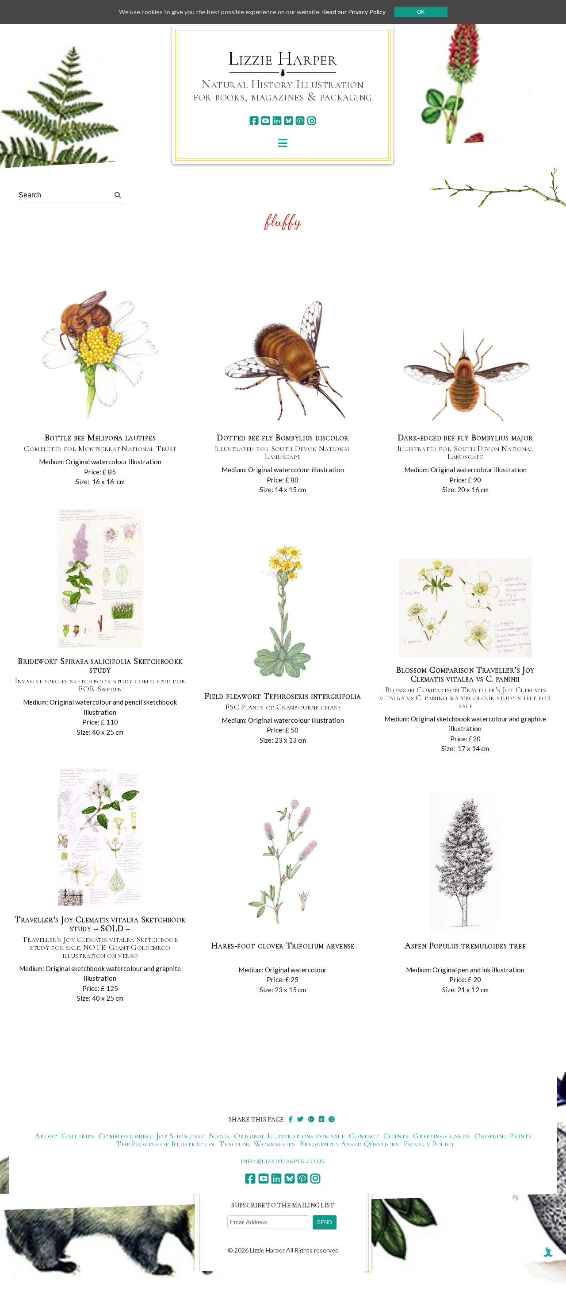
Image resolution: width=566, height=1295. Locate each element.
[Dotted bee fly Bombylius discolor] (282, 360)
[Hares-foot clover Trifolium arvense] (283, 863)
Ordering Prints (503, 1136)
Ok (420, 12)
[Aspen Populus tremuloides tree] (465, 863)
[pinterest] (300, 121)
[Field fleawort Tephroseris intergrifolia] (282, 613)
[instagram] (311, 121)
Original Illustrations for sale (289, 1136)
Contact (364, 1136)
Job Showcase (180, 1136)
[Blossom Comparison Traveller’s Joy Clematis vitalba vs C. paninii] (465, 608)
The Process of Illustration (165, 1144)
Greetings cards (441, 1136)
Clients (396, 1136)
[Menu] (282, 142)
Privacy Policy (429, 1144)
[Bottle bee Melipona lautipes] (99, 355)
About (45, 1136)
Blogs (218, 1136)
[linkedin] (277, 121)
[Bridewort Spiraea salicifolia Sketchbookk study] (100, 579)
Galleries (77, 1136)
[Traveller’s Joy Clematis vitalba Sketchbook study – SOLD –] (100, 837)
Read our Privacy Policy (354, 11)
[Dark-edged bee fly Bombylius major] (465, 375)
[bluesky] (288, 121)
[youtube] (265, 121)
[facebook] (254, 121)
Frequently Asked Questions (349, 1144)
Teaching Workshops (257, 1144)
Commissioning (125, 1136)
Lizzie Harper (282, 58)
